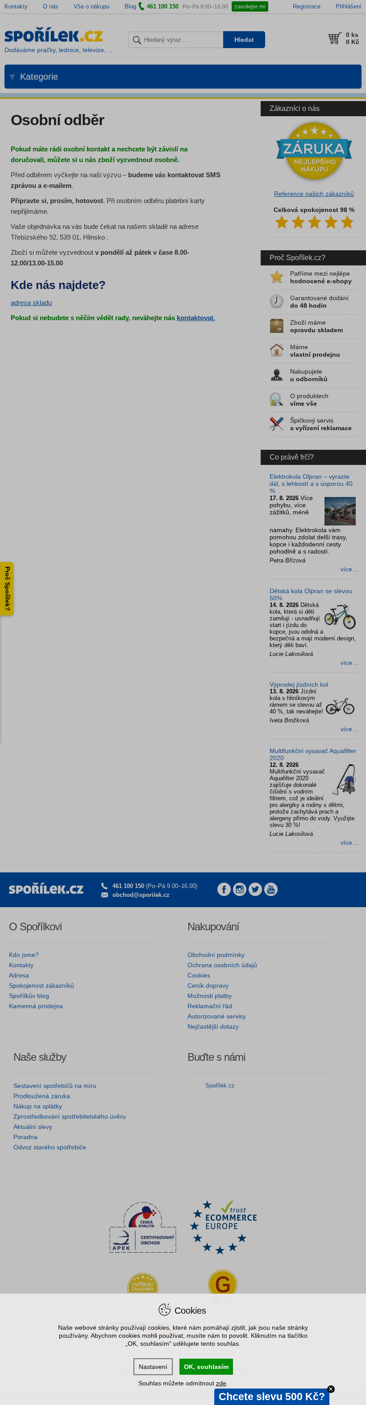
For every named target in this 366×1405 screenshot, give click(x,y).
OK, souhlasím (206, 1366)
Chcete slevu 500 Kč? (272, 1396)
